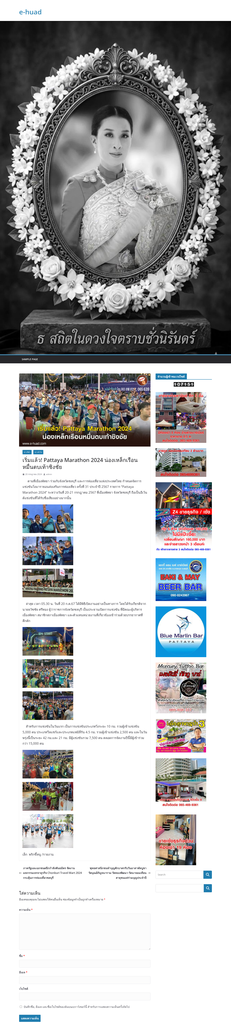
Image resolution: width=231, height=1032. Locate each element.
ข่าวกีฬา (27, 452)
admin (49, 474)
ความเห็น (26, 910)
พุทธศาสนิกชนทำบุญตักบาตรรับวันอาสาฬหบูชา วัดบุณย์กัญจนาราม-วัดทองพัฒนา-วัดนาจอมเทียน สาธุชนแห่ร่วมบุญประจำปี (117, 873)
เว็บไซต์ (23, 989)
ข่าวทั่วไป (38, 452)
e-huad (30, 11)
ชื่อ (22, 956)
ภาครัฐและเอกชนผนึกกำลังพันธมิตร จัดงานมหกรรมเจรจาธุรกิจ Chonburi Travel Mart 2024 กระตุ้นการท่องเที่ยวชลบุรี (52, 873)
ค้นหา (207, 888)
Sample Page (30, 359)
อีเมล (23, 972)
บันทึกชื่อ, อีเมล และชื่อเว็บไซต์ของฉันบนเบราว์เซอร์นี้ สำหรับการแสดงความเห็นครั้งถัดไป (77, 1007)
